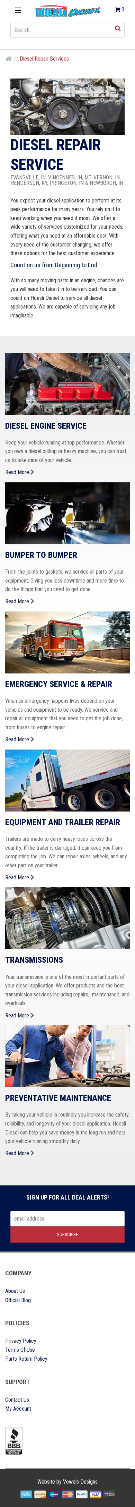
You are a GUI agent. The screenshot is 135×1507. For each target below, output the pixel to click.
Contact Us (17, 1399)
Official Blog (18, 1300)
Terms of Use (20, 1350)
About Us (15, 1291)
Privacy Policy (20, 1341)
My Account (18, 1408)
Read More (17, 472)
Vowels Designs (80, 1481)
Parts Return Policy (26, 1359)
